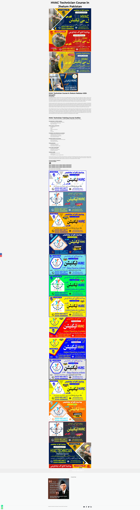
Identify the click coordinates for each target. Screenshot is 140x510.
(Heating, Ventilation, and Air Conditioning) (59, 98)
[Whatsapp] (2, 508)
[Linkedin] (91, 507)
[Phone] (2, 506)
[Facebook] (86, 507)
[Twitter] (89, 507)
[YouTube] (84, 507)
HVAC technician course (88, 112)
